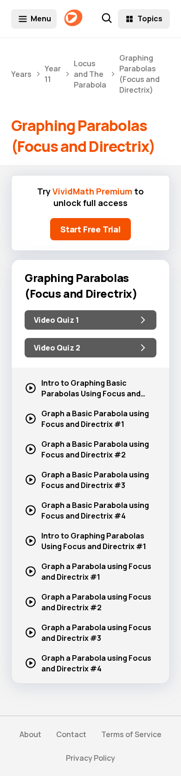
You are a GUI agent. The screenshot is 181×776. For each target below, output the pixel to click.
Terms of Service (131, 734)
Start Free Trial (90, 229)
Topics (149, 18)
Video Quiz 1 (56, 320)
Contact (71, 734)
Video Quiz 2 (57, 348)
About (30, 734)
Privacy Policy (90, 758)
